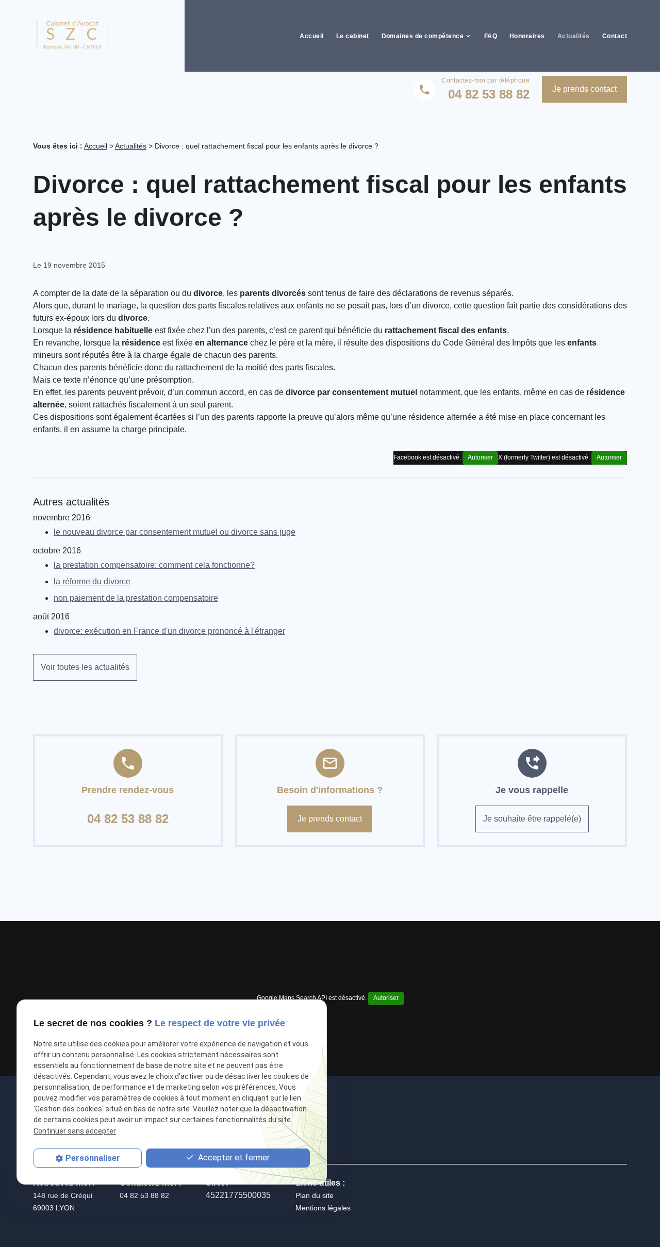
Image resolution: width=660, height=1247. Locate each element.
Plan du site (314, 1195)
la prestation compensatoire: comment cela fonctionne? (154, 565)
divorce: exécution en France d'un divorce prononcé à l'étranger (169, 631)
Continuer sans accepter (75, 1131)
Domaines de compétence (423, 36)
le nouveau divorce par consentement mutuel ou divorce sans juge (174, 532)
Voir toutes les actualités (85, 667)
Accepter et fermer (233, 1157)
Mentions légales (323, 1208)
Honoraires (527, 36)
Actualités (573, 36)
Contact (614, 36)
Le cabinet (352, 36)
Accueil (311, 36)
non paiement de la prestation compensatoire (136, 598)
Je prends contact (584, 89)
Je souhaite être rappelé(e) (532, 818)
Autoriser (609, 457)
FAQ (490, 36)
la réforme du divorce (92, 581)
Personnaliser (92, 1158)
